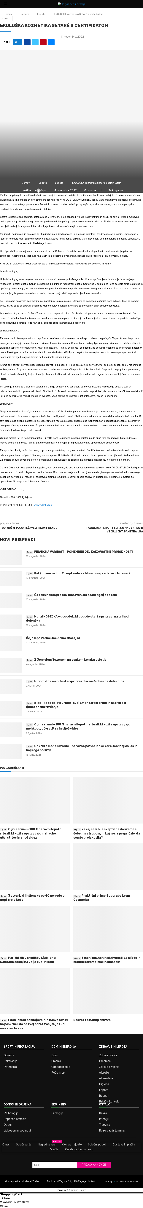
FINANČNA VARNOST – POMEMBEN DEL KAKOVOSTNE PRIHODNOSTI (83, 551)
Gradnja (56, 1061)
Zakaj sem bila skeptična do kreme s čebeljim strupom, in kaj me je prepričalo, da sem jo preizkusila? (106, 833)
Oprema (9, 1055)
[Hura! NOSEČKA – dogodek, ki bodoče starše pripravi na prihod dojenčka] (11, 622)
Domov (8, 14)
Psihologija (11, 1113)
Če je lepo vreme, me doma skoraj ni (53, 638)
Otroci (8, 1124)
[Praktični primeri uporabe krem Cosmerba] (108, 866)
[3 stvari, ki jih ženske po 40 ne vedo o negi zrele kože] (35, 866)
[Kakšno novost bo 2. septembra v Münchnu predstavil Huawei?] (11, 578)
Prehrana (105, 1061)
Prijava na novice (94, 1164)
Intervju (104, 1119)
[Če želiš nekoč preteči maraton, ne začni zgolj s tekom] (11, 600)
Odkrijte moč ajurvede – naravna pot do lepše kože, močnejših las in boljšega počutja (81, 748)
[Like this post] (19, 42)
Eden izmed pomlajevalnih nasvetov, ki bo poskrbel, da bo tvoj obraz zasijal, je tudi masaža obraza (34, 1024)
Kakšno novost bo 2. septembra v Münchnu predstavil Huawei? (82, 573)
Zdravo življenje (109, 1066)
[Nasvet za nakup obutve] (108, 991)
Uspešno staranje (15, 1119)
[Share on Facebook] (27, 42)
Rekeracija (10, 1061)
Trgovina (104, 1124)
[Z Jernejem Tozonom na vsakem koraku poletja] (11, 665)
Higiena (104, 1084)
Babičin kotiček (109, 1101)
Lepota (25, 14)
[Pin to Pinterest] (43, 42)
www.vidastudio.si (43, 505)
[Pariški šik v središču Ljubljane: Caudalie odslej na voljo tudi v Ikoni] (35, 929)
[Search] (137, 4)
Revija (103, 1113)
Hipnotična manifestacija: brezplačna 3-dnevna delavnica (79, 681)
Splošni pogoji (97, 1144)
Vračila (54, 1149)
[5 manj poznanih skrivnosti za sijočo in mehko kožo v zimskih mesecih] (108, 929)
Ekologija (57, 1113)
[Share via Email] (51, 42)
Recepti (104, 1095)
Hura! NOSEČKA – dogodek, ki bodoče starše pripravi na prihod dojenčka (77, 618)
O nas (6, 1144)
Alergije (104, 1072)
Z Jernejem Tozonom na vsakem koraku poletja (70, 659)
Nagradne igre (46, 1144)
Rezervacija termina (112, 1130)
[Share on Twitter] (35, 42)
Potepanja (10, 1066)
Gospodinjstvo (60, 1066)
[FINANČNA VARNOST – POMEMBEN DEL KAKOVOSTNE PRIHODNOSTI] (11, 557)
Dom (54, 1055)
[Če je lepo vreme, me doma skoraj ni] (11, 643)
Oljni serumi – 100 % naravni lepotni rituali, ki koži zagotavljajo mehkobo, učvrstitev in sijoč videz (78, 726)
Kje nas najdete (72, 1144)
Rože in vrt (58, 1072)
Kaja (43, 190)
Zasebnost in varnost (79, 1149)
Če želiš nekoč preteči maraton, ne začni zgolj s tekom (75, 595)
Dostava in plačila (123, 1144)
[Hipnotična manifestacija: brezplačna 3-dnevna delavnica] (11, 686)
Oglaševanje (23, 1144)
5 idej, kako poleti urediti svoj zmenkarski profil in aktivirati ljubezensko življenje (76, 705)
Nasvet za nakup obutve (92, 1020)
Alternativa (106, 1078)
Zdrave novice (108, 1055)
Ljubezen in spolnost (17, 1130)
